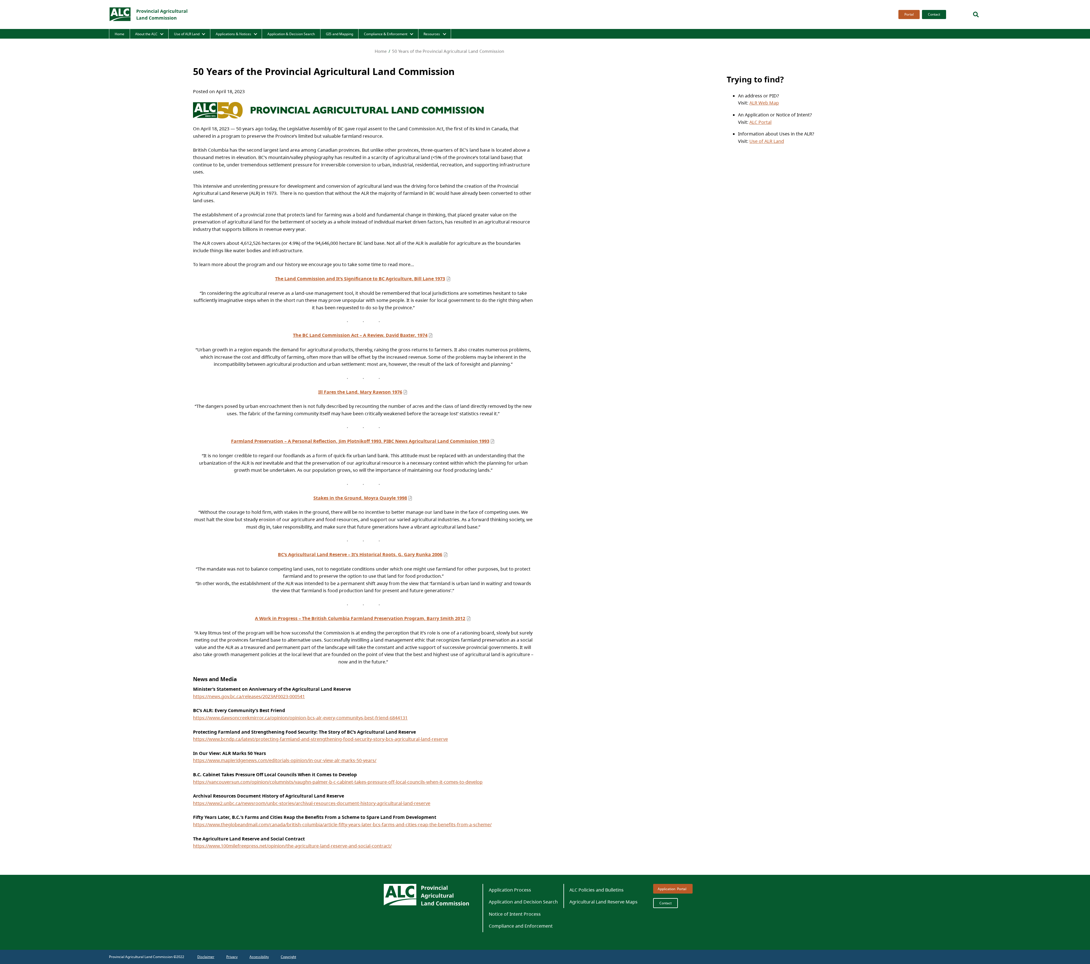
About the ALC (146, 34)
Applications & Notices (233, 34)
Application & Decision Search (291, 34)
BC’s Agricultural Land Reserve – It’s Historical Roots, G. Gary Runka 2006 (360, 554)
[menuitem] (908, 14)
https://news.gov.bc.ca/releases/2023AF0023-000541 (249, 696)
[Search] (976, 14)
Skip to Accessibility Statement (897, 19)
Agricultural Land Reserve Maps (603, 902)
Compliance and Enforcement (521, 926)
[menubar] (920, 14)
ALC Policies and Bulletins (596, 890)
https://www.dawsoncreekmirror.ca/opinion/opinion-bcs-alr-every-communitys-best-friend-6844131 (300, 718)
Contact (934, 14)
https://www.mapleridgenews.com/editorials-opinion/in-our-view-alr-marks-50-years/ (284, 760)
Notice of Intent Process (515, 914)
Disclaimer (205, 956)
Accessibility (259, 956)
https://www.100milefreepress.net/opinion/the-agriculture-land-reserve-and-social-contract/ (292, 846)
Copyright (288, 956)
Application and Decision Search (523, 902)
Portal (909, 14)
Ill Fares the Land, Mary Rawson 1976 (360, 392)
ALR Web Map (764, 103)
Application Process (510, 890)
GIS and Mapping (339, 34)
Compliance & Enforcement (385, 34)
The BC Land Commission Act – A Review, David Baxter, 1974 (360, 335)
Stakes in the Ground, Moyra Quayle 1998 (360, 498)
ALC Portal (760, 122)
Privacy (232, 956)
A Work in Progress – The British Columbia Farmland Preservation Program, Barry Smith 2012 (360, 618)
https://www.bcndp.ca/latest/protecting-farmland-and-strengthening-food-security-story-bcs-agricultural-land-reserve (320, 739)
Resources (432, 34)
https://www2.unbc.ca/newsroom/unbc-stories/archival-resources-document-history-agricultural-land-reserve (311, 803)
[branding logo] (120, 14)
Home (119, 34)
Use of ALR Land (187, 34)
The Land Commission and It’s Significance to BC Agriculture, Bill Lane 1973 (360, 279)
